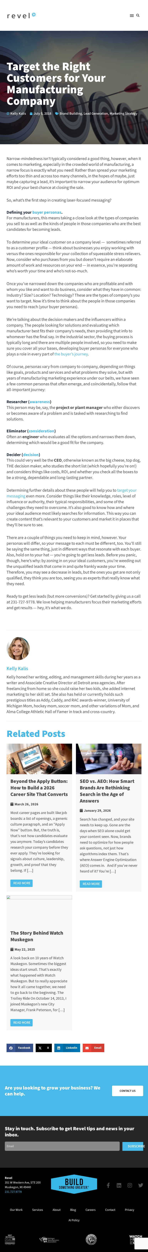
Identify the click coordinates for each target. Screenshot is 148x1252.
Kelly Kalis (17, 668)
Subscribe (135, 1146)
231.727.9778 (13, 1192)
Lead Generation (96, 113)
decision (31, 455)
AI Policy (74, 1220)
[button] (132, 15)
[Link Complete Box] (39, 818)
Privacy (129, 1210)
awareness (40, 402)
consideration (41, 431)
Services (37, 1210)
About (57, 1210)
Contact (110, 1210)
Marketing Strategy (123, 113)
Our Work (16, 1210)
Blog (73, 1210)
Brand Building (71, 113)
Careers (91, 1210)
